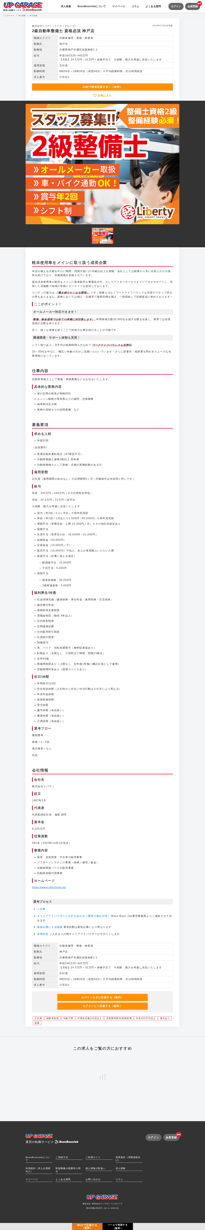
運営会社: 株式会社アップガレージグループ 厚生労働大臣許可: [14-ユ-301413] (103, 1206)
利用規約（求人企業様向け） (38, 1170)
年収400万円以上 (146, 1018)
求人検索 (66, 6)
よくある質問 (153, 6)
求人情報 (121, 1168)
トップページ (8, 15)
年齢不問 (68, 1018)
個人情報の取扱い (96, 1168)
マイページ (118, 6)
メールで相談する (118, 1226)
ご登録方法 (62, 1157)
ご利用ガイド (93, 1157)
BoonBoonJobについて (92, 6)
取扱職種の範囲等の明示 (68, 1170)
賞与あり (165, 1018)
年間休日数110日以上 (90, 1018)
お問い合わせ (93, 1179)
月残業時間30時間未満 (119, 1018)
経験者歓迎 (52, 1018)
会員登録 (194, 5)
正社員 (38, 1018)
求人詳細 (33, 15)
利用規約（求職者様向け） (128, 1159)
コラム (135, 6)
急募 (37, 1023)
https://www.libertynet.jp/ (49, 887)
